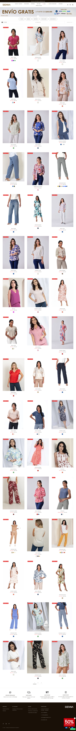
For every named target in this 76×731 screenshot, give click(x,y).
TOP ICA (13, 308)
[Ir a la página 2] (41, 683)
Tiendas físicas (39, 5)
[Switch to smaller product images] (4, 22)
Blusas (28, 19)
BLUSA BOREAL (13, 392)
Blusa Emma (13, 430)
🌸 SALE (44, 3)
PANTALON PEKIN (14, 633)
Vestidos (33, 3)
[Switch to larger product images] (2, 22)
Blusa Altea (13, 345)
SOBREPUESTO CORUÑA (38, 186)
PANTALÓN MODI (38, 57)
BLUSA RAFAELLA (14, 469)
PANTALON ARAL (13, 549)
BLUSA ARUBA (13, 57)
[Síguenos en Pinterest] (9, 723)
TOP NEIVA (62, 469)
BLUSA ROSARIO (62, 270)
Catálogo (60, 3)
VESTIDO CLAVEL (62, 430)
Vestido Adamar (38, 224)
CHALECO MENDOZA (62, 141)
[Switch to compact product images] (5, 22)
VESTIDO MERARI (62, 350)
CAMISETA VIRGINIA (38, 308)
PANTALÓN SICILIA (13, 183)
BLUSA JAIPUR (13, 671)
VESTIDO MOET (62, 308)
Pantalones (26, 3)
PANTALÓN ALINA (38, 675)
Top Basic (62, 511)
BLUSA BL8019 (37, 144)
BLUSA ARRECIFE (38, 591)
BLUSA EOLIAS (38, 347)
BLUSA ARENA (37, 388)
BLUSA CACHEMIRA (62, 675)
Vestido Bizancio (62, 594)
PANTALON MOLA (62, 549)
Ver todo (38, 3)
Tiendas (4, 710)
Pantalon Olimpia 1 (62, 633)
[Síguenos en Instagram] (6, 723)
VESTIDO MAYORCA (38, 633)
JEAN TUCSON (62, 388)
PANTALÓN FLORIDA (13, 511)
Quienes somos (6, 708)
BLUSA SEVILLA (38, 99)
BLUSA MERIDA (62, 60)
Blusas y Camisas (18, 3)
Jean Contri (13, 228)
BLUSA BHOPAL (13, 144)
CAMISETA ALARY (38, 270)
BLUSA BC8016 (13, 270)
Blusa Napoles (38, 430)
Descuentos (53, 19)
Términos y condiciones (33, 710)
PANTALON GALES (62, 183)
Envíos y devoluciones (32, 708)
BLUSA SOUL (13, 99)
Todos (21, 19)
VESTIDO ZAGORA (13, 591)
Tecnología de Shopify (14, 727)
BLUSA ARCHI (38, 552)
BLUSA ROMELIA (38, 511)
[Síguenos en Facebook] (3, 723)
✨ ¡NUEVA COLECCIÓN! (52, 3)
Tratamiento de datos (32, 712)
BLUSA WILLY (62, 228)
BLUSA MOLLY (62, 102)
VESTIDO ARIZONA (38, 467)
